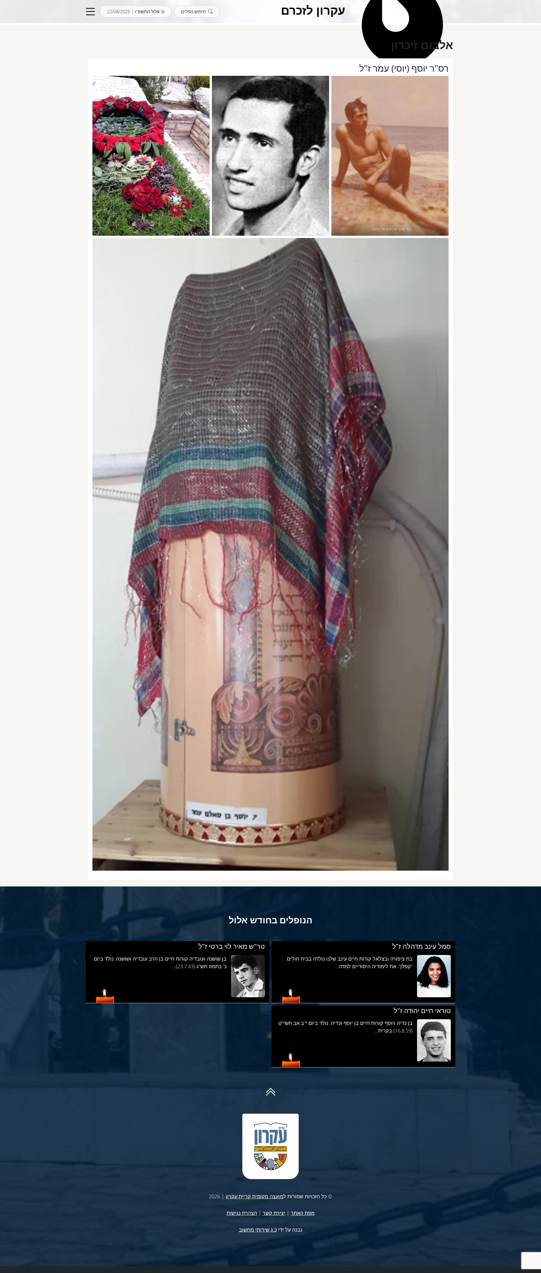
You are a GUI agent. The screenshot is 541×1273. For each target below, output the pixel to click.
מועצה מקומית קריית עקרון (254, 1196)
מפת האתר (302, 1213)
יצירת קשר (274, 1213)
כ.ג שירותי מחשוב (258, 1229)
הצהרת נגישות (242, 1213)
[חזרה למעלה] (270, 1094)
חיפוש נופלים (193, 11)
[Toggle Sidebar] (90, 11)
